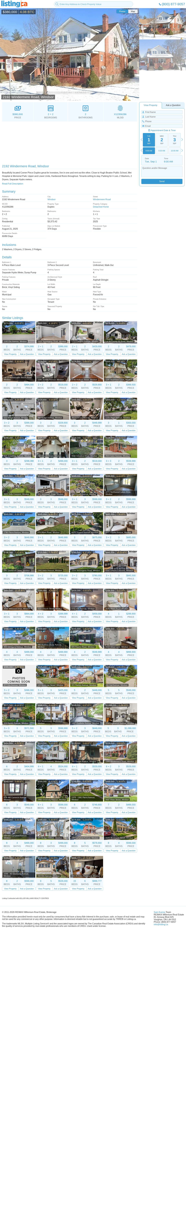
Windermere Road (102, 199)
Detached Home (101, 207)
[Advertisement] (69, 142)
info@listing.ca (161, 924)
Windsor (52, 199)
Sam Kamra (159, 912)
